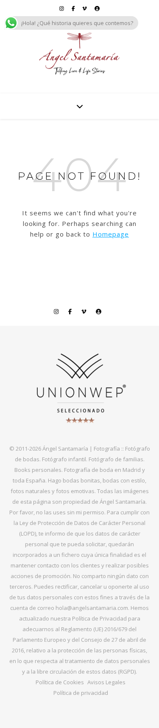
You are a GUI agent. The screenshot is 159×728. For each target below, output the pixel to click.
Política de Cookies (60, 682)
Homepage (110, 234)
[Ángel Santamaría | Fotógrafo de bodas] (79, 54)
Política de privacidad (80, 693)
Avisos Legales (106, 682)
